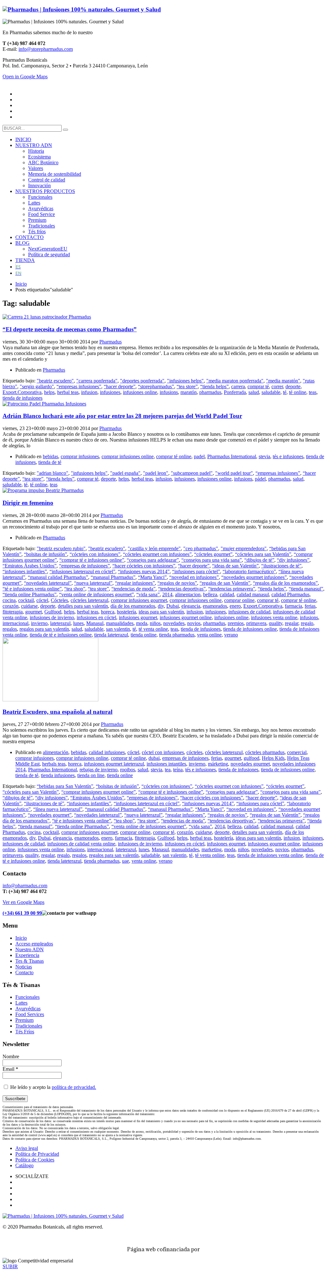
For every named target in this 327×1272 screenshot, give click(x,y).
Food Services (29, 1014)
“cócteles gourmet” (213, 554)
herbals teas (53, 764)
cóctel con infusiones (163, 752)
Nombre (11, 1056)
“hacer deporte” (119, 386)
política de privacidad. (74, 1087)
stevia (264, 456)
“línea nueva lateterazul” (57, 809)
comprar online (239, 600)
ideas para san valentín (161, 611)
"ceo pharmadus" (200, 548)
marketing (212, 849)
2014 (167, 594)
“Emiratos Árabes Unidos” (30, 565)
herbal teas (68, 392)
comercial (297, 752)
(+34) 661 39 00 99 (22, 913)
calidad (227, 594)
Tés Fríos (24, 1031)
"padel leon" (155, 473)
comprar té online (173, 456)
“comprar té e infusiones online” (91, 560)
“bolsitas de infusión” (45, 554)
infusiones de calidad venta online (81, 843)
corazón (11, 606)
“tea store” (187, 386)
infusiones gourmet (138, 617)
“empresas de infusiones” (84, 565)
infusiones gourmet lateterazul (114, 764)
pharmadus (210, 392)
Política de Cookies (34, 1159)
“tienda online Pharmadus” (30, 594)
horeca (107, 611)
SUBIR (10, 1266)
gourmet (33, 611)
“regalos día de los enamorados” (285, 583)
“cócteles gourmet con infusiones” (157, 554)
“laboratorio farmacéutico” (249, 571)
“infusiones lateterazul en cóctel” (82, 571)
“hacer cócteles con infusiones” (143, 565)
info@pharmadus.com (25, 885)
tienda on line (90, 775)
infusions (169, 392)
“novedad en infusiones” (194, 577)
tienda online (143, 634)
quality (275, 623)
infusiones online (140, 392)
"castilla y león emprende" (154, 548)
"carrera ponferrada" (97, 380)
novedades (174, 623)
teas (312, 392)
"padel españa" (125, 473)
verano (231, 634)
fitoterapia (13, 611)
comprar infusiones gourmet (139, 600)
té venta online (153, 629)
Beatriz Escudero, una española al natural (57, 711)
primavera (256, 623)
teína (178, 769)
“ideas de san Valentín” (235, 565)
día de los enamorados (132, 606)
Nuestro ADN (29, 949)
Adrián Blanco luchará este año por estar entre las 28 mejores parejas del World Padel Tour (122, 415)
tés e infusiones (288, 456)
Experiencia (27, 955)
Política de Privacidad (37, 1154)
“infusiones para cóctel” (196, 571)
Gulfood (52, 611)
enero (235, 606)
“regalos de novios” (177, 583)
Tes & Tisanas (29, 961)
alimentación (55, 752)
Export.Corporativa (22, 392)
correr (277, 386)
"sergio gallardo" (37, 386)
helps (49, 392)
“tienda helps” (214, 386)
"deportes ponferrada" (142, 380)
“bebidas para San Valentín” (65, 786)
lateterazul (60, 623)
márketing (218, 764)
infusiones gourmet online (186, 617)
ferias (310, 606)
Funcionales (27, 997)
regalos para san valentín (44, 629)
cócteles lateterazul (89, 600)
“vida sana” (148, 594)
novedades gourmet (250, 764)
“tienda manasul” (306, 588)
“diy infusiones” (293, 560)
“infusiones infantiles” (25, 571)
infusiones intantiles (166, 764)
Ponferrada (235, 392)
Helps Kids (273, 758)
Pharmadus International (231, 456)
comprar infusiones (80, 456)
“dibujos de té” (259, 560)
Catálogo (24, 1165)
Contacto (24, 972)
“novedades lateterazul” (48, 583)
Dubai (172, 606)
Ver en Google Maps (23, 902)
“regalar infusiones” (135, 583)
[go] (65, 130)
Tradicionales (28, 1026)
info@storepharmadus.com (46, 49)
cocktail (26, 600)
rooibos (127, 769)
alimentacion (188, 594)
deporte (292, 386)
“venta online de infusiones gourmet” (96, 594)
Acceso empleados (34, 943)
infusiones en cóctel (96, 617)
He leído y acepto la (52, 1087)
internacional (15, 623)
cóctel (42, 600)
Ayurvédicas (28, 1008)
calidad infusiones (107, 752)
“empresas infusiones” (79, 386)
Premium (24, 1020)
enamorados (215, 606)
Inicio (21, 938)
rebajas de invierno (99, 769)
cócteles (194, 752)
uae (125, 861)
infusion (89, 392)
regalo (307, 623)
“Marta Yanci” (152, 577)
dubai (154, 758)
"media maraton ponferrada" (234, 380)
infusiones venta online (274, 617)
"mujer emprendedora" (244, 548)
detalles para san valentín (83, 606)
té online (297, 392)
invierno (39, 623)
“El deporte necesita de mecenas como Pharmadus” (70, 329)
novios (194, 623)
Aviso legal (26, 1148)
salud (253, 392)
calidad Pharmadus (290, 594)
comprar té (258, 386)
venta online (209, 634)
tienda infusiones (58, 775)
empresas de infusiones (185, 758)
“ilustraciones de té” (281, 565)
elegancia (190, 606)
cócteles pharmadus (265, 752)
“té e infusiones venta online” (32, 588)
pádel (260, 479)
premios (236, 623)
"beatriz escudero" (55, 380)
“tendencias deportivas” (182, 588)
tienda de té (49, 462)
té (284, 392)
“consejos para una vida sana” (211, 560)
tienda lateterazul (111, 634)
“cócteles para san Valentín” (263, 554)
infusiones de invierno (52, 617)
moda (141, 623)
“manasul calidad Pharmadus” (58, 577)
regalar (291, 623)
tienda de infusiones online (250, 629)
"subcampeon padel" (192, 473)
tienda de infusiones (22, 398)
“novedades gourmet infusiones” (254, 577)
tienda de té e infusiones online (61, 634)
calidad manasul (253, 594)
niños (155, 623)
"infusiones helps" (185, 380)
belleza (210, 594)
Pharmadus (110, 341)
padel (199, 456)
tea (168, 769)
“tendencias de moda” (133, 588)
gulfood (251, 758)
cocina (9, 600)
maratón (188, 392)
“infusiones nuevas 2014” (144, 571)
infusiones (110, 392)
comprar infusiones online (128, 456)
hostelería (126, 611)
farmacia (293, 606)
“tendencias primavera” (231, 588)
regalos (10, 629)
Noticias (23, 966)
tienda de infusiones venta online (270, 855)
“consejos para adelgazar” (153, 560)
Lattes (21, 1003)
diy (161, 606)
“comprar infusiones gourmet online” (98, 792)
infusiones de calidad (249, 611)
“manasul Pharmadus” (113, 577)
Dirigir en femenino (28, 502)
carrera (238, 386)
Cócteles (59, 600)
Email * (10, 1069)
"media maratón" (283, 380)
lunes (78, 623)
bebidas (50, 456)
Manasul (94, 623)
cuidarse (29, 606)
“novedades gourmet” (50, 815)
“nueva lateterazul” (93, 583)
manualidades (119, 623)
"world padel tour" (234, 473)
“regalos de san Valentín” (225, 583)
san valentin (118, 629)
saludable (271, 392)
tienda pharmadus (176, 634)
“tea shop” (74, 588)
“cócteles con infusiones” (95, 554)
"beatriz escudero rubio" (61, 548)
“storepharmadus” (156, 386)
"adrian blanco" (52, 473)
